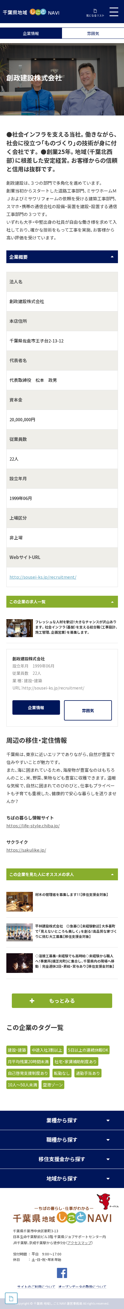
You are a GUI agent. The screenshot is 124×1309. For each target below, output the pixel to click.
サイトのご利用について (36, 1286)
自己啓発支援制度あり (28, 1073)
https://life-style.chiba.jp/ (33, 825)
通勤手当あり (88, 1073)
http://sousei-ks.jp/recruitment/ (43, 577)
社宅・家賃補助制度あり (76, 1061)
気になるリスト (95, 15)
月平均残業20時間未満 (28, 1061)
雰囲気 (93, 33)
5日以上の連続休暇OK (88, 1050)
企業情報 (31, 33)
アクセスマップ (79, 1242)
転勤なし (62, 1073)
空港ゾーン (53, 1085)
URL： (17, 688)
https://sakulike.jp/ (26, 850)
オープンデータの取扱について (82, 1286)
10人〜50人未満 (22, 1085)
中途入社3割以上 (47, 1050)
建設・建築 (33, 680)
